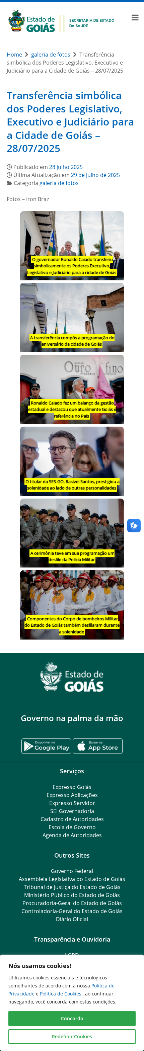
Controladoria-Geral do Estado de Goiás (72, 911)
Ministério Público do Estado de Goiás (72, 895)
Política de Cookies (61, 993)
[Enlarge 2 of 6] (115, 291)
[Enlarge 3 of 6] (115, 363)
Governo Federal (72, 871)
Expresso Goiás (72, 787)
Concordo (72, 1018)
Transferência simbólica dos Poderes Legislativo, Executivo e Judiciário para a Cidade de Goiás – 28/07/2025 (70, 121)
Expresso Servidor (72, 803)
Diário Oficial (72, 919)
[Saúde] (61, 20)
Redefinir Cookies (72, 1036)
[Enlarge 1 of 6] (115, 219)
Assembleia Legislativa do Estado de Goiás (72, 879)
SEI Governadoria (72, 811)
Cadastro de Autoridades (72, 819)
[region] (72, 1003)
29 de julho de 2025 (95, 175)
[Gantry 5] (72, 677)
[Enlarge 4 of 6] (115, 435)
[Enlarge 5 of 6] (115, 507)
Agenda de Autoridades (72, 835)
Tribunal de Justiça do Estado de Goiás (72, 887)
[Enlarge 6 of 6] (115, 579)
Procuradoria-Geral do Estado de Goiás (72, 903)
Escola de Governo (72, 827)
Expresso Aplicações (72, 795)
